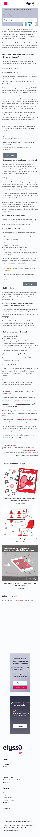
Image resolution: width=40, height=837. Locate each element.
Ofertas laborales (8, 797)
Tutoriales (6, 764)
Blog (4, 795)
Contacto (5, 793)
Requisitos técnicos (8, 800)
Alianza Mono (6, 393)
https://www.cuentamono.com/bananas (20, 431)
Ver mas (20, 683)
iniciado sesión (18, 600)
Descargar (20, 726)
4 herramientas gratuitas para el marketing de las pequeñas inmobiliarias (20, 499)
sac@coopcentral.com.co (22, 400)
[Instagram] (15, 814)
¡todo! (4, 415)
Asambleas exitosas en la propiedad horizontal (20, 539)
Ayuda (5, 766)
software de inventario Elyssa (26, 420)
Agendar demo (20, 687)
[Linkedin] (6, 814)
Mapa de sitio (7, 782)
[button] (5, 3)
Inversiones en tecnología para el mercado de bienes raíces (20, 584)
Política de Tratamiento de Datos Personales (16, 780)
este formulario (15, 237)
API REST (6, 802)
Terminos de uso (8, 777)
